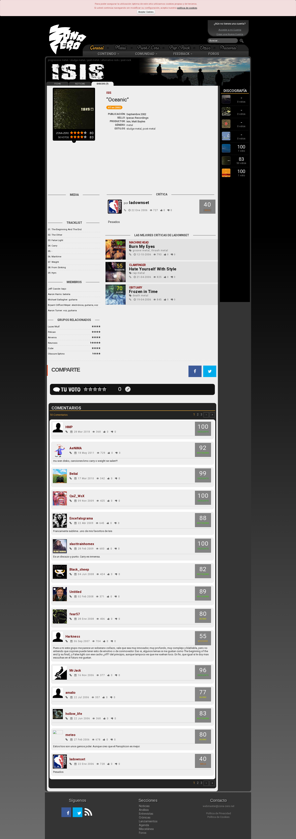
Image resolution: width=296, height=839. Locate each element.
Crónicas (144, 817)
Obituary (135, 287)
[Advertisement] (147, 32)
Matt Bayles (138, 121)
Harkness (72, 636)
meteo (70, 735)
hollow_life (73, 713)
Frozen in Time (143, 291)
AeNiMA (75, 448)
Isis (128, 121)
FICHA (57, 83)
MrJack (75, 670)
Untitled (75, 592)
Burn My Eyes (142, 246)
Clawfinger (137, 265)
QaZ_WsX (76, 496)
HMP (69, 427)
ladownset (77, 759)
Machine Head (139, 242)
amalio (70, 692)
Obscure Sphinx (56, 353)
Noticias (144, 806)
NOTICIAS (80, 83)
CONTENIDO (107, 54)
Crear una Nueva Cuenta (229, 34)
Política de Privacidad (218, 813)
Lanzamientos (148, 821)
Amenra (52, 337)
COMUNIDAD (145, 54)
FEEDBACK (181, 54)
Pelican (52, 332)
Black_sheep (79, 569)
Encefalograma (81, 518)
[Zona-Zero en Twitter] (77, 812)
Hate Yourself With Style (152, 269)
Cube (50, 348)
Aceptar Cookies (146, 12)
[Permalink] (125, 210)
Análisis (144, 809)
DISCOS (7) (102, 83)
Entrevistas (146, 813)
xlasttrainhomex (81, 544)
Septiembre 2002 (136, 114)
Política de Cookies (218, 816)
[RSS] (87, 812)
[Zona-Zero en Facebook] (66, 812)
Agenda (144, 825)
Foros (142, 832)
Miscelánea (146, 829)
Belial (73, 473)
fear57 (74, 614)
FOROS (213, 54)
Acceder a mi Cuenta (229, 29)
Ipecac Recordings (137, 117)
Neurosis (52, 342)
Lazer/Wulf (54, 326)
